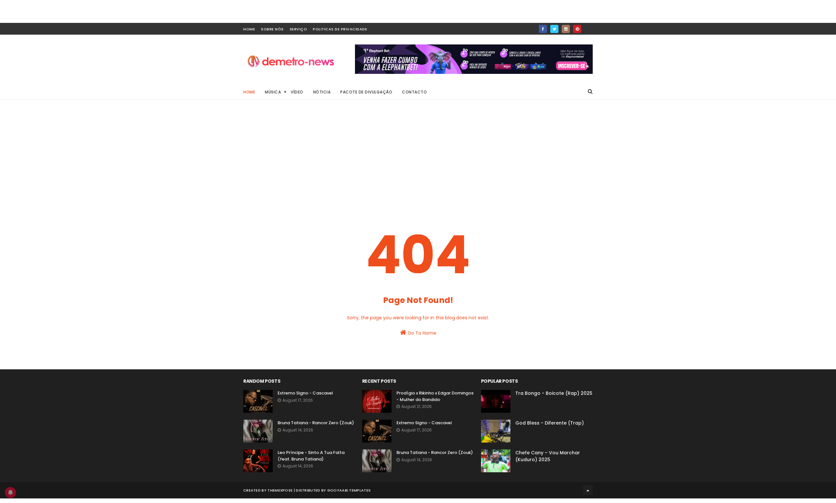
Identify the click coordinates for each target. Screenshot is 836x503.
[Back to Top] (588, 490)
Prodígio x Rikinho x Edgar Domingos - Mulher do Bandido (435, 396)
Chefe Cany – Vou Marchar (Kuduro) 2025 (547, 456)
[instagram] (566, 29)
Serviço (298, 29)
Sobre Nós (272, 29)
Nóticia (322, 92)
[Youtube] (589, 27)
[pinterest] (577, 29)
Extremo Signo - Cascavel (305, 393)
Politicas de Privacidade (340, 29)
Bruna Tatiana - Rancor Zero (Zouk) (316, 423)
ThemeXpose (280, 490)
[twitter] (554, 29)
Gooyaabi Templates (349, 490)
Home (249, 92)
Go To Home (421, 333)
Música (273, 92)
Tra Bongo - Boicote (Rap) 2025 (553, 393)
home (249, 29)
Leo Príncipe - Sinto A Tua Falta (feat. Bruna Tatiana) (311, 455)
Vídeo (297, 92)
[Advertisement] (418, 160)
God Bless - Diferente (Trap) (549, 423)
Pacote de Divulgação (366, 92)
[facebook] (543, 29)
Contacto (414, 92)
